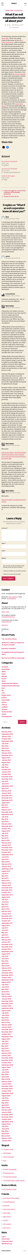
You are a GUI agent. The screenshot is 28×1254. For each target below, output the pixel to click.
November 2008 (7, 1003)
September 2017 (7, 800)
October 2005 (6, 1091)
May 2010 (5, 961)
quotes (4, 702)
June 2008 (5, 1015)
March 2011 (5, 937)
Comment (5, 528)
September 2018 (7, 786)
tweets (4, 714)
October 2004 (6, 1119)
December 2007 (7, 1029)
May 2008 (5, 1018)
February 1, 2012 (18, 25)
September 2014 (7, 854)
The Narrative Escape (10, 1177)
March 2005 (6, 1107)
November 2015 (7, 826)
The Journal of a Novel (9, 639)
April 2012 (5, 906)
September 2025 (7, 734)
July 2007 (5, 1041)
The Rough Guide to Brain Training (14, 1180)
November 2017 (7, 798)
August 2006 (6, 1067)
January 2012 (6, 914)
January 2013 (6, 885)
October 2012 (6, 892)
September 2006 (7, 1065)
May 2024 (5, 746)
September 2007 (7, 1036)
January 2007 (6, 1055)
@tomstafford (13, 597)
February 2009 (7, 996)
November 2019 (7, 779)
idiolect (14, 3)
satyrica (5, 1220)
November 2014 (7, 850)
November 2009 (7, 975)
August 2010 (6, 954)
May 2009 (5, 989)
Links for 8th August (8, 176)
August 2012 (6, 897)
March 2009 (6, 994)
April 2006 (5, 1077)
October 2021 (6, 769)
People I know (6, 695)
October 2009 (6, 977)
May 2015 (5, 836)
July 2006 (5, 1070)
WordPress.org (7, 1243)
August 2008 (6, 1010)
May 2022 (5, 767)
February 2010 (6, 968)
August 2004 (6, 1124)
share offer (5, 38)
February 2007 (7, 1053)
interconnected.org (9, 1209)
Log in (4, 1236)
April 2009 (5, 992)
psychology (18, 10)
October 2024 (6, 739)
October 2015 (6, 828)
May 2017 (5, 805)
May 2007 (5, 1046)
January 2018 (6, 793)
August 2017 (6, 802)
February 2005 (7, 1110)
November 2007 (7, 1032)
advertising (9, 10)
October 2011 (6, 921)
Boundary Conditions (9, 648)
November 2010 (7, 947)
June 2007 (5, 1044)
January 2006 (6, 1084)
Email (3, 551)
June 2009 (5, 987)
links (3, 688)
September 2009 (7, 980)
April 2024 (5, 748)
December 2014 (7, 847)
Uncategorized (7, 716)
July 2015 (5, 833)
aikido (4, 671)
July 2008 (5, 1013)
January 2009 (6, 999)
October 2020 (6, 774)
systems (4, 709)
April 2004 (5, 1133)
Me (3, 690)
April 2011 (5, 935)
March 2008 (6, 1022)
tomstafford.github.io (8, 617)
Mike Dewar (7, 1216)
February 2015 (6, 843)
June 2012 (5, 902)
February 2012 (6, 911)
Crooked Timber (8, 1149)
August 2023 (6, 758)
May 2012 (5, 904)
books (4, 674)
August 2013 (6, 871)
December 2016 (7, 812)
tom (10, 25)
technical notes (7, 712)
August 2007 (6, 1039)
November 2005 (7, 1088)
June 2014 (5, 857)
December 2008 (7, 1001)
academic (5, 667)
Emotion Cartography (10, 1169)
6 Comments (15, 27)
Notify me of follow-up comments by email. (15, 571)
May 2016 (5, 819)
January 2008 (6, 1027)
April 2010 (5, 963)
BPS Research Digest (9, 1189)
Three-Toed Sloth (8, 1157)
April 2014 (5, 859)
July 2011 (5, 928)
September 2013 (7, 869)
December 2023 (7, 755)
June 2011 (5, 930)
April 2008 (5, 1020)
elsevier (4, 676)
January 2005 (6, 1112)
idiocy (4, 681)
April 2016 (5, 821)
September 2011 (7, 923)
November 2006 (7, 1060)
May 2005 (5, 1103)
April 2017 (5, 807)
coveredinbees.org (9, 1202)
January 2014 (6, 866)
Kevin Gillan (6, 1213)
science (4, 704)
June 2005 (5, 1100)
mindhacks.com (6, 622)
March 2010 (6, 966)
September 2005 (7, 1093)
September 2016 (7, 814)
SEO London (7, 1224)
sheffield (5, 707)
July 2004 (5, 1126)
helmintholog (7, 1153)
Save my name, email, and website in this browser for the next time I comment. (13, 566)
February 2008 (7, 1025)
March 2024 (6, 750)
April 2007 (5, 1048)
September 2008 (7, 1008)
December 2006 (7, 1058)
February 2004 (7, 1138)
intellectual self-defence (10, 683)
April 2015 (5, 838)
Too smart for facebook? (9, 161)
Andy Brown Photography (11, 1198)
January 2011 (6, 942)
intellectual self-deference (11, 686)
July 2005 (5, 1098)
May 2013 (5, 876)
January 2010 (6, 970)
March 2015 (6, 840)
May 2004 (5, 1131)
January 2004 (6, 1140)
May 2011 (5, 932)
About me (5, 625)
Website (4, 558)
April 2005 (5, 1105)
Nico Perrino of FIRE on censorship (13, 658)
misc (3, 693)
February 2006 (7, 1081)
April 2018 (5, 788)
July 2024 (5, 743)
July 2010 (5, 956)
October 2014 (6, 852)
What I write (5, 612)
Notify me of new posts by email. (12, 574)
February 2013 (6, 883)
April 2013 (5, 878)
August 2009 (6, 982)
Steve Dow (6, 1228)
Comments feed (7, 1241)
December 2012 (7, 888)
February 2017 (6, 810)
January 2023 (6, 760)
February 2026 (7, 732)
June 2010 (5, 958)
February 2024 (7, 753)
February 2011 (6, 940)
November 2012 (7, 890)
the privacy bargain (19, 74)
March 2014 (6, 862)
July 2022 (5, 765)
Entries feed (6, 1239)
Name (4, 543)
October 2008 (6, 1006)
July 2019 (5, 781)
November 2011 (7, 918)
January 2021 (6, 772)
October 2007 (6, 1034)
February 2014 (6, 864)
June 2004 (5, 1129)
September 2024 (7, 741)
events (4, 678)
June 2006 (5, 1072)
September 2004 (7, 1122)
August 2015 (6, 831)
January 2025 (6, 736)
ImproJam (6, 1205)
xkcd (4, 1160)
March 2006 (6, 1079)
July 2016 (5, 817)
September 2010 (7, 951)
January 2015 (6, 845)
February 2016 (6, 824)
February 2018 (6, 791)
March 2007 (6, 1051)
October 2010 (6, 949)
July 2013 (5, 873)
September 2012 (7, 895)
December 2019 (7, 776)
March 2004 (6, 1136)
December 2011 (7, 916)
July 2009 (5, 984)
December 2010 (7, 944)
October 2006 (6, 1062)
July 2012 (5, 899)
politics (4, 697)
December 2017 (7, 795)
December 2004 (7, 1114)
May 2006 (5, 1074)
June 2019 (5, 784)
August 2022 (6, 762)
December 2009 (7, 973)
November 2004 (7, 1117)
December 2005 (7, 1086)
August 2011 (6, 925)
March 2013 (6, 880)
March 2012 (5, 909)
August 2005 (6, 1096)
